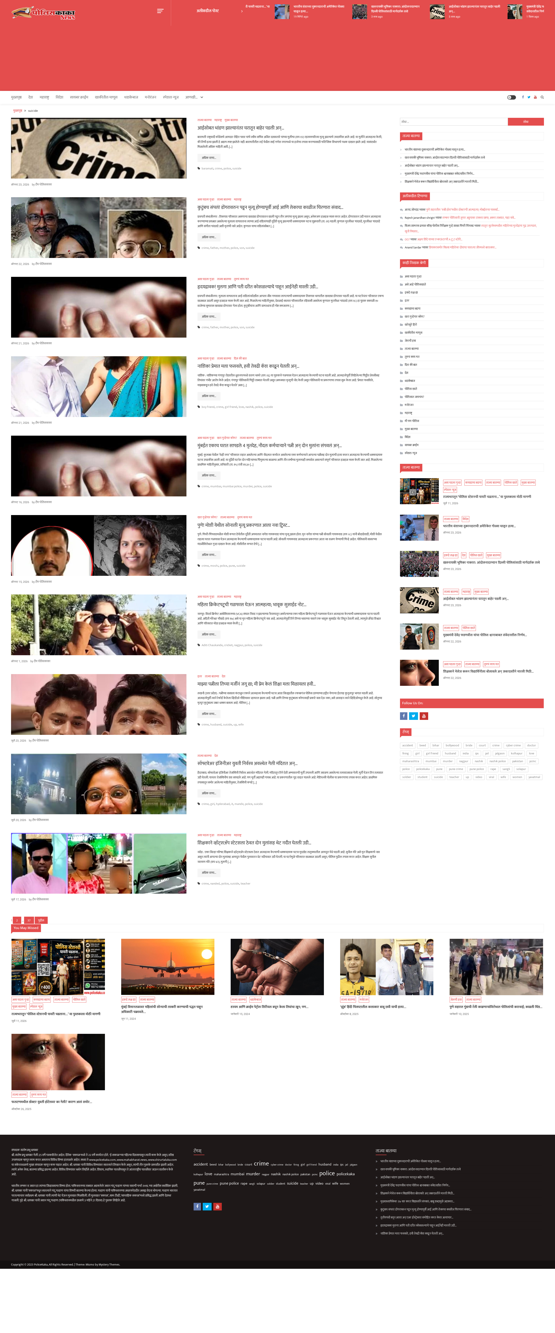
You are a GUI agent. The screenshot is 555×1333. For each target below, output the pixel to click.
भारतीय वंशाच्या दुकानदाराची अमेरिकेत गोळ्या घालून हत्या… (286, 9)
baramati (207, 168)
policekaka (423, 769)
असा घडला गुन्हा (206, 199)
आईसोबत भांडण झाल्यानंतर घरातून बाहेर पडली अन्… (441, 9)
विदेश (59, 97)
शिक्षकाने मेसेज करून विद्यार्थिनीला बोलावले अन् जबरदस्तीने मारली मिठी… (442, 181)
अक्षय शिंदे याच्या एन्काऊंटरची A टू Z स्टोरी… (439, 239)
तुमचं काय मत (241, 279)
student (423, 777)
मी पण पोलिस (412, 421)
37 (29, 920)
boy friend (208, 406)
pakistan (517, 761)
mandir (239, 803)
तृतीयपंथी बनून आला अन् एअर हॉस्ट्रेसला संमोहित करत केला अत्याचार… (416, 1217)
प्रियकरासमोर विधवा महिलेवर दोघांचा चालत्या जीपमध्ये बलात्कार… (462, 247)
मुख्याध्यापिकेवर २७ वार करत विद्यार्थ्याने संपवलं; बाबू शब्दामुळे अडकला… (417, 1201)
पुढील (41, 920)
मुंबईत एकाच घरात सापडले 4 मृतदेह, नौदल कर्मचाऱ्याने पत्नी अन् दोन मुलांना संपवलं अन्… (270, 446)
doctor (531, 745)
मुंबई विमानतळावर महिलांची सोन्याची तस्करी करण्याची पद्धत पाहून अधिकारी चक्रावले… (162, 1010)
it (232, 803)
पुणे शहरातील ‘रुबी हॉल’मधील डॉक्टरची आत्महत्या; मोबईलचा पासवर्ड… (463, 209)
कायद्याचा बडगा (412, 308)
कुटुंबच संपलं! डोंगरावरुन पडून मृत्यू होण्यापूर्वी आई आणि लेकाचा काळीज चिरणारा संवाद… (270, 208)
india (466, 753)
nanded (215, 883)
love (241, 406)
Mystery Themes (109, 1264)
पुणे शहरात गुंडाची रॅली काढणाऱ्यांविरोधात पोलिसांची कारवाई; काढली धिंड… (496, 1007)
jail (487, 753)
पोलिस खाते (411, 388)
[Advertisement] (277, 58)
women (517, 777)
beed (423, 745)
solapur (521, 769)
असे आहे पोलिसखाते (415, 284)
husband (216, 724)
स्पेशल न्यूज (171, 97)
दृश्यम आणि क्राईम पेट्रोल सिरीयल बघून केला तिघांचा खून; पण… (270, 1007)
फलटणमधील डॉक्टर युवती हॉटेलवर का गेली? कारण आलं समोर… (51, 1102)
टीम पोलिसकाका (43, 184)
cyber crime (513, 745)
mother (224, 247)
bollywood (452, 745)
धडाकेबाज (131, 97)
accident (407, 745)
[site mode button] (511, 97)
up (235, 724)
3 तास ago (343, 16)
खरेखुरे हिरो (411, 324)
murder (248, 486)
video (478, 777)
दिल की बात (240, 358)
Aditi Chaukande (212, 645)
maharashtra (410, 761)
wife (241, 724)
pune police (477, 769)
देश (30, 97)
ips (477, 753)
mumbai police (232, 486)
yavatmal (534, 777)
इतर (200, 676)
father (214, 247)
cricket (228, 645)
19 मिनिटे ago (268, 16)
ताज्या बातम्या (205, 120)
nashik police (498, 761)
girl (212, 803)
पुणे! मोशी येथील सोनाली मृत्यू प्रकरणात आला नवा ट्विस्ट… (244, 525)
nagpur (238, 645)
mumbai (215, 486)
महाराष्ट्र (44, 97)
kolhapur (516, 753)
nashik (249, 406)
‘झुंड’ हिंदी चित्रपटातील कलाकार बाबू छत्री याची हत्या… (373, 1007)
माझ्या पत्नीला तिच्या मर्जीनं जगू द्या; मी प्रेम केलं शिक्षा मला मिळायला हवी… (257, 684)
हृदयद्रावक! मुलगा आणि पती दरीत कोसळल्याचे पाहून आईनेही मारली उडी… (258, 287)
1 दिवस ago (499, 16)
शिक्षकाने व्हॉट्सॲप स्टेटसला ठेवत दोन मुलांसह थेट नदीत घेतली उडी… (254, 843)
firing (405, 753)
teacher (245, 883)
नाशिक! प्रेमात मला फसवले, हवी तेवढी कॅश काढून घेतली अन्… (248, 366)
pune (232, 565)
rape (493, 769)
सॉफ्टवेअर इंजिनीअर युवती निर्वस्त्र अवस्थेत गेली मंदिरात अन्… (248, 764)
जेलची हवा (410, 340)
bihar (436, 745)
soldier (406, 777)
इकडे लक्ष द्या (411, 292)
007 (407, 239)
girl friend (231, 406)
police (227, 168)
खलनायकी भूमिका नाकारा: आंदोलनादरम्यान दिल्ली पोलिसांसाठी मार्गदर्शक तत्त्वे (362, 9)
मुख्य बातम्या (231, 120)
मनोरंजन (150, 97)
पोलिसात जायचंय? (414, 396)
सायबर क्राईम (79, 97)
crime (218, 168)
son (242, 247)
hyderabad (223, 803)
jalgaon (499, 753)
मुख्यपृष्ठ (16, 97)
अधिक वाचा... (209, 157)
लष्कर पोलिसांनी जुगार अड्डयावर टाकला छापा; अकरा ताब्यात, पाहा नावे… (479, 217)
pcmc (532, 761)
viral (491, 777)
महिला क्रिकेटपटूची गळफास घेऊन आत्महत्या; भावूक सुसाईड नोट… (252, 605)
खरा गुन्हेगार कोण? (227, 437)
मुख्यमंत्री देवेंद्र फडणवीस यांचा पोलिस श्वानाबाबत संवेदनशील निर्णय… (519, 9)
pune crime (456, 769)
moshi (214, 565)
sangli (506, 769)
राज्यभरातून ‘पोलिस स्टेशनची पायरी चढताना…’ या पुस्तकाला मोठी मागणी (487, 497)
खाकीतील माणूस (106, 97)
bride (469, 745)
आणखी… (191, 97)
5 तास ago (421, 16)
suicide (236, 168)
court (482, 745)
